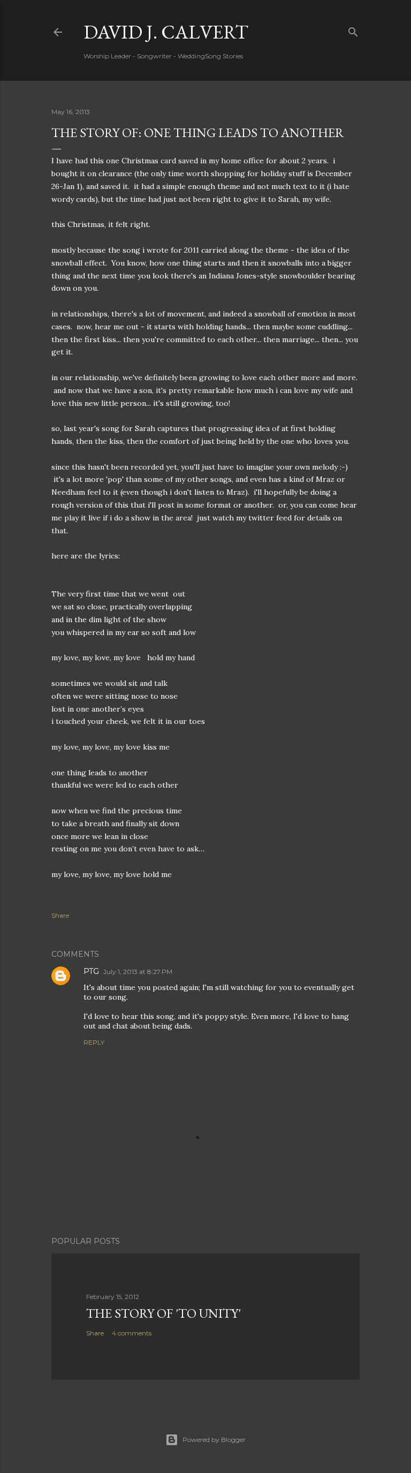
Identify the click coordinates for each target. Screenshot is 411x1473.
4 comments (131, 1333)
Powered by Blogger (214, 1440)
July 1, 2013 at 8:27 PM (137, 972)
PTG (91, 971)
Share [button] (60, 915)
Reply (93, 1042)
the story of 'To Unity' (163, 1313)
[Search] (353, 29)
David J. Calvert (165, 31)
